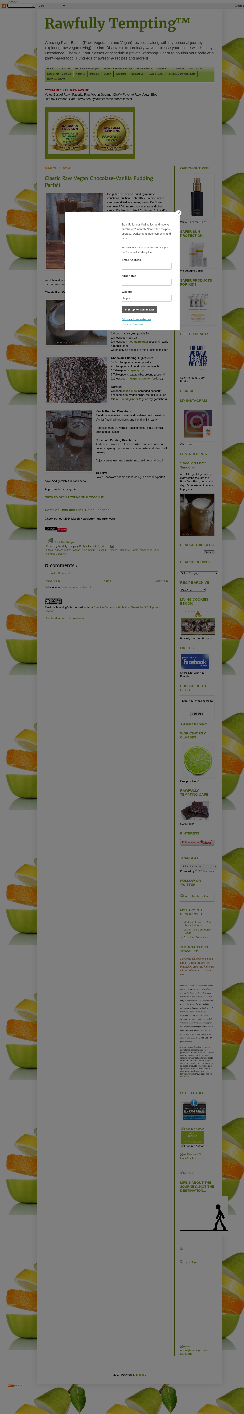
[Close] (178, 213)
